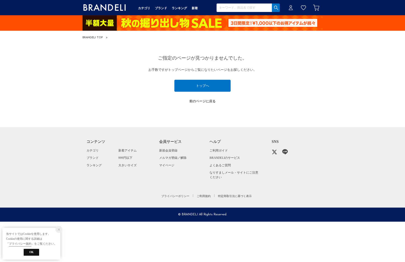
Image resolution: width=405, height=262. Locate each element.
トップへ (202, 85)
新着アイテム (127, 150)
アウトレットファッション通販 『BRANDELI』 (104, 7)
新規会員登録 (168, 150)
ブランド (92, 157)
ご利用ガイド (219, 150)
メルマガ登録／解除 (173, 157)
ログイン (291, 7)
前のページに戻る (202, 101)
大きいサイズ (127, 165)
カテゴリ (92, 150)
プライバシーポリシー (175, 196)
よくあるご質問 (220, 165)
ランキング (94, 165)
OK (31, 252)
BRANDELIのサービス (225, 157)
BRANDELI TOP (92, 37)
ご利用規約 (204, 196)
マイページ (166, 165)
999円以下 (125, 157)
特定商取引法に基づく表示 (235, 196)
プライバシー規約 (20, 243)
